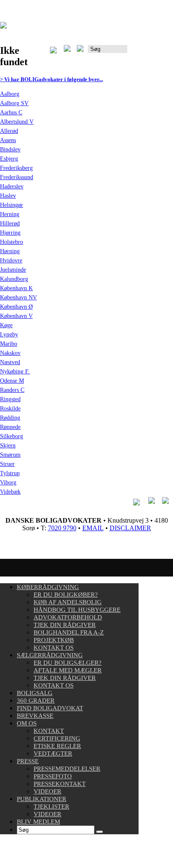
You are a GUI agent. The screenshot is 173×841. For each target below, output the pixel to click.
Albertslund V (17, 122)
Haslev (8, 196)
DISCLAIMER (130, 528)
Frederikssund (16, 177)
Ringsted (10, 399)
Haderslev (12, 186)
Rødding (10, 418)
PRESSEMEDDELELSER (67, 768)
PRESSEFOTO (53, 776)
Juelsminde (13, 270)
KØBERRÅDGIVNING (48, 587)
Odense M (12, 381)
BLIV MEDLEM (38, 821)
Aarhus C (11, 112)
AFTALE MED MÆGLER (68, 670)
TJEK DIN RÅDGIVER (65, 624)
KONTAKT (49, 730)
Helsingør (11, 205)
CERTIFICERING (57, 738)
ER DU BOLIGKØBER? (66, 594)
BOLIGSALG (34, 693)
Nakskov (10, 353)
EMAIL (93, 528)
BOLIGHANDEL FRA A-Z (69, 632)
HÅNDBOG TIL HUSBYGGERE (77, 609)
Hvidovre (11, 260)
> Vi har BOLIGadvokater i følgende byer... (51, 79)
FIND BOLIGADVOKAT (50, 708)
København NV (18, 297)
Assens (8, 140)
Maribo (8, 344)
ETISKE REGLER (57, 746)
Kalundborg (14, 279)
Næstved (10, 362)
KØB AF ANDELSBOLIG (68, 602)
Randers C (12, 390)
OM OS (27, 723)
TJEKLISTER (51, 806)
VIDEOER (47, 791)
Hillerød (10, 223)
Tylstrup (10, 473)
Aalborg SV (14, 103)
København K (16, 288)
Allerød (9, 131)
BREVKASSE (35, 715)
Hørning (10, 251)
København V (16, 316)
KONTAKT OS (53, 647)
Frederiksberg (16, 168)
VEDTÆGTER (53, 753)
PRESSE (28, 761)
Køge (6, 325)
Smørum (10, 455)
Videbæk (10, 492)
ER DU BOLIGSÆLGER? (68, 662)
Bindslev (10, 149)
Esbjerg (9, 159)
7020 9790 (62, 528)
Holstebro (11, 242)
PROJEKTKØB (54, 640)
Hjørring (10, 233)
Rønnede (10, 427)
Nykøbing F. (15, 371)
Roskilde (10, 408)
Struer (7, 464)
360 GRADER (36, 700)
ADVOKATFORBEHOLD (68, 617)
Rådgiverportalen (150, 52)
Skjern (8, 445)
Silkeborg (11, 436)
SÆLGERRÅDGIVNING (50, 655)
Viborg (8, 482)
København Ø (16, 307)
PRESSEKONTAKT (60, 783)
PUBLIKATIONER (41, 799)
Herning (9, 214)
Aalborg (9, 94)
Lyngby (9, 334)
